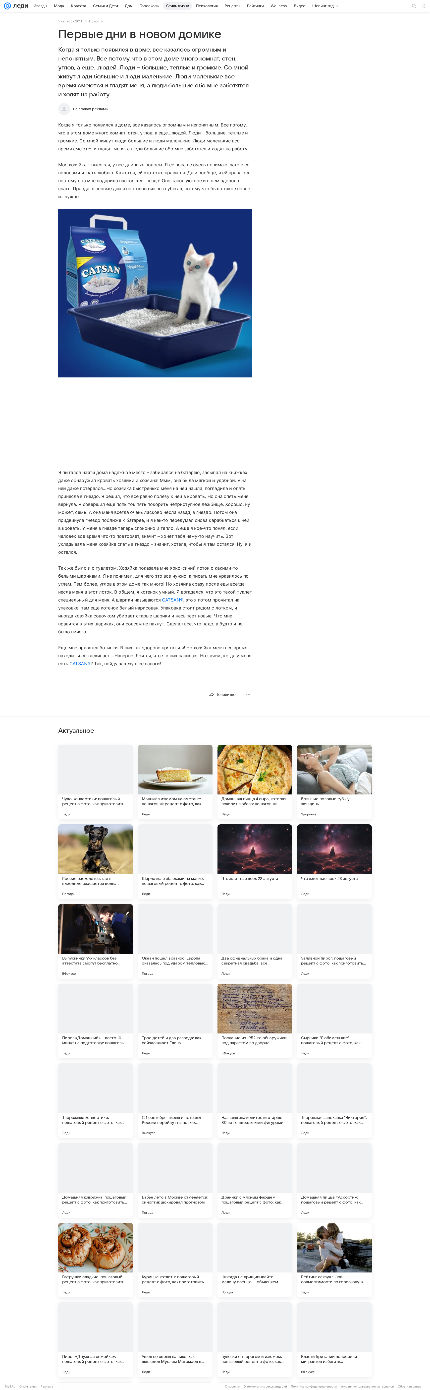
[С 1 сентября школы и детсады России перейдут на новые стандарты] (175, 1100)
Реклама (47, 1386)
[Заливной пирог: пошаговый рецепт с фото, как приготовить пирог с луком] (334, 941)
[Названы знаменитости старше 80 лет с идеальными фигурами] (254, 1100)
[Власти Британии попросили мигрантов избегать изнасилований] (334, 1339)
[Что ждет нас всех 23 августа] (334, 861)
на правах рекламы (90, 109)
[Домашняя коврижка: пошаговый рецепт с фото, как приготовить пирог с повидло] (95, 1180)
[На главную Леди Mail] (19, 6)
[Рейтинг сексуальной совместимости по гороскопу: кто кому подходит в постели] (334, 1260)
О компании (28, 1386)
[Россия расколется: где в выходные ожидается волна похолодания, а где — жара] (95, 861)
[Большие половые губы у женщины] (334, 782)
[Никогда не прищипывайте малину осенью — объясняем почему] (254, 1260)
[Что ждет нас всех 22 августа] (254, 861)
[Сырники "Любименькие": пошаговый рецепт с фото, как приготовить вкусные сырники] (334, 1021)
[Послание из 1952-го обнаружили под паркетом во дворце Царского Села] (254, 1021)
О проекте (232, 1386)
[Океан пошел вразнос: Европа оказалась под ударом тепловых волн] (175, 941)
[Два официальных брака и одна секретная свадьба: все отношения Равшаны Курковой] (254, 941)
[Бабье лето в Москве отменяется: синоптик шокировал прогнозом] (175, 1180)
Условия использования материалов (367, 1386)
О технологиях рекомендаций (265, 1386)
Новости (96, 21)
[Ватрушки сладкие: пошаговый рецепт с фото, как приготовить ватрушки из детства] (95, 1260)
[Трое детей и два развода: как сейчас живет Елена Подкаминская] (175, 1021)
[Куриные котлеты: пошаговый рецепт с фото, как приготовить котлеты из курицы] (175, 1260)
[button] (155, 293)
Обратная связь (409, 1386)
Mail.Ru (10, 1386)
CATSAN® (172, 600)
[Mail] (7, 6)
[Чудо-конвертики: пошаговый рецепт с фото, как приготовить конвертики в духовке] (95, 782)
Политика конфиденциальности (314, 1386)
